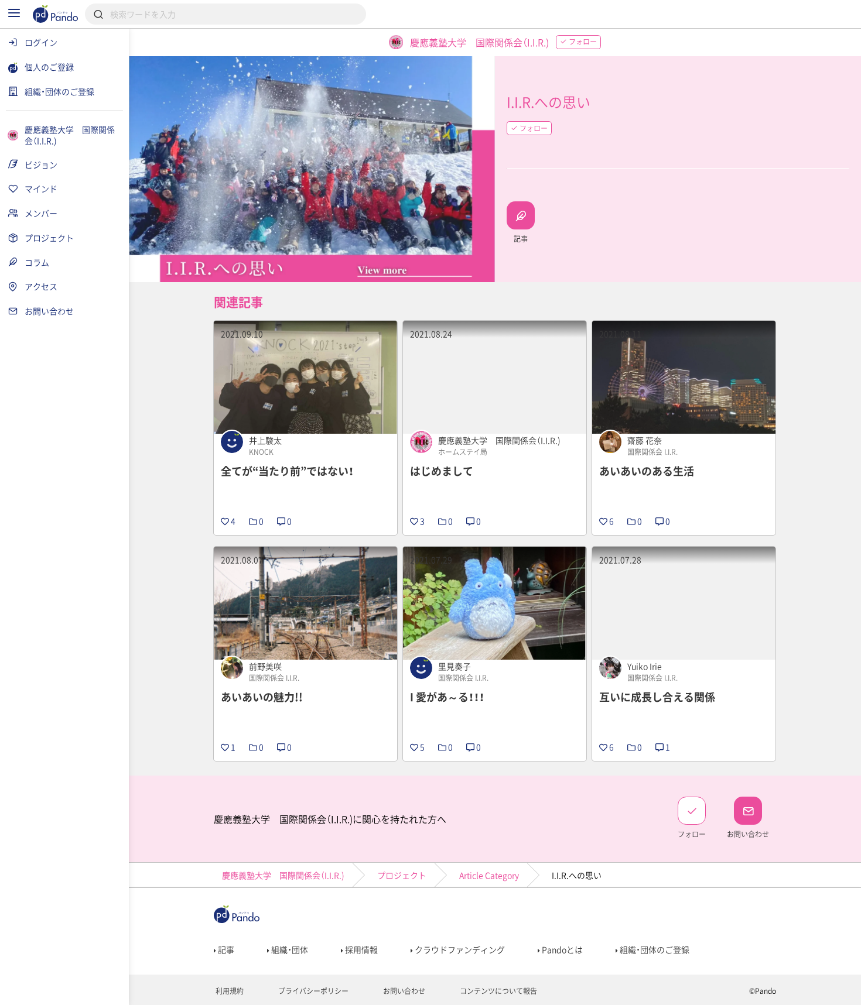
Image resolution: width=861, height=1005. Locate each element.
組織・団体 (288, 949)
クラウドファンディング (459, 949)
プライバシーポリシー (312, 991)
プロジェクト (401, 875)
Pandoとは (561, 949)
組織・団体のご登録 (653, 949)
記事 (225, 949)
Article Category (489, 875)
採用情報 (360, 949)
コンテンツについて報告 (497, 991)
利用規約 (229, 991)
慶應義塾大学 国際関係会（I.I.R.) (283, 875)
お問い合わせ (403, 991)
